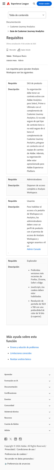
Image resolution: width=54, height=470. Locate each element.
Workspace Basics (19, 56)
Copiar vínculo (25, 50)
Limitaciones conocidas (20, 353)
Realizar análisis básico (20, 359)
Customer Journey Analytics (22, 26)
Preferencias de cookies (15, 454)
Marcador (12, 50)
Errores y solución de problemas (24, 347)
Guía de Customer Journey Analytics (27, 31)
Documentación (13, 22)
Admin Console (34, 249)
